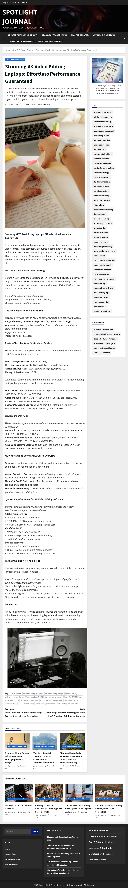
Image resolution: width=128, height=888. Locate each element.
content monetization (104, 168)
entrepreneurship (102, 195)
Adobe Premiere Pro (103, 117)
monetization (100, 228)
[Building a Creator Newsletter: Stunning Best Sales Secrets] (49, 793)
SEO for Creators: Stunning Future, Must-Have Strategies (108, 808)
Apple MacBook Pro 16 (34, 697)
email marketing (101, 191)
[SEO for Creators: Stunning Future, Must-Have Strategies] (109, 793)
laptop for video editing (29, 700)
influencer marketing (103, 209)
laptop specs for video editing (51, 700)
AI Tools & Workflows (104, 35)
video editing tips (101, 292)
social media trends (103, 265)
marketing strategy (103, 223)
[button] (4, 38)
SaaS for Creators (80, 35)
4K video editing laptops (54, 693)
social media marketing (104, 260)
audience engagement (104, 131)
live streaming (100, 214)
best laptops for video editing (56, 697)
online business (101, 232)
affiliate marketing (102, 121)
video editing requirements (68, 704)
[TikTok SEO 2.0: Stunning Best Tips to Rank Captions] (79, 793)
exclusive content (102, 200)
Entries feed (10, 854)
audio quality (100, 149)
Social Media (99, 255)
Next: (66, 713)
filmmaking (99, 205)
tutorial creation (101, 274)
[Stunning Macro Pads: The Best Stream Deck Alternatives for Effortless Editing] (72, 741)
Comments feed (12, 859)
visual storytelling (102, 311)
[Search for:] (18, 831)
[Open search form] (125, 38)
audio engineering (102, 140)
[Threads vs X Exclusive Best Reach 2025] (19, 793)
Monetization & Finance (22, 41)
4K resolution (16, 693)
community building (103, 154)
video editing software (104, 288)
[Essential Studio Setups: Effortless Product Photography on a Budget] (17, 741)
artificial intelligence (103, 126)
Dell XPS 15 (73, 697)
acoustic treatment (103, 112)
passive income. (101, 242)
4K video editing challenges (33, 693)
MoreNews (75, 885)
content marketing (102, 163)
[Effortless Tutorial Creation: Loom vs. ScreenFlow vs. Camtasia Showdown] (45, 741)
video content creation (104, 279)
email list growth (101, 186)
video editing (100, 283)
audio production (101, 145)
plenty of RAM (11, 704)
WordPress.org (12, 864)
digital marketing (102, 181)
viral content (99, 306)
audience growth (101, 135)
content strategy (101, 172)
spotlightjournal (11, 104)
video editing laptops (26, 704)
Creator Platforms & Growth (23, 35)
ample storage (19, 697)
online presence (101, 237)
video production (101, 302)
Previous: (23, 713)
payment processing (103, 246)
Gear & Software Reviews (54, 35)
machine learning (101, 218)
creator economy (101, 177)
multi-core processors (72, 700)
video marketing (101, 297)
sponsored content (102, 269)
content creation (101, 158)
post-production (101, 251)
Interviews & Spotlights (50, 41)
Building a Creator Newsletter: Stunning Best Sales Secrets (48, 808)
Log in (7, 849)
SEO (113, 251)
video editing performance (46, 704)
